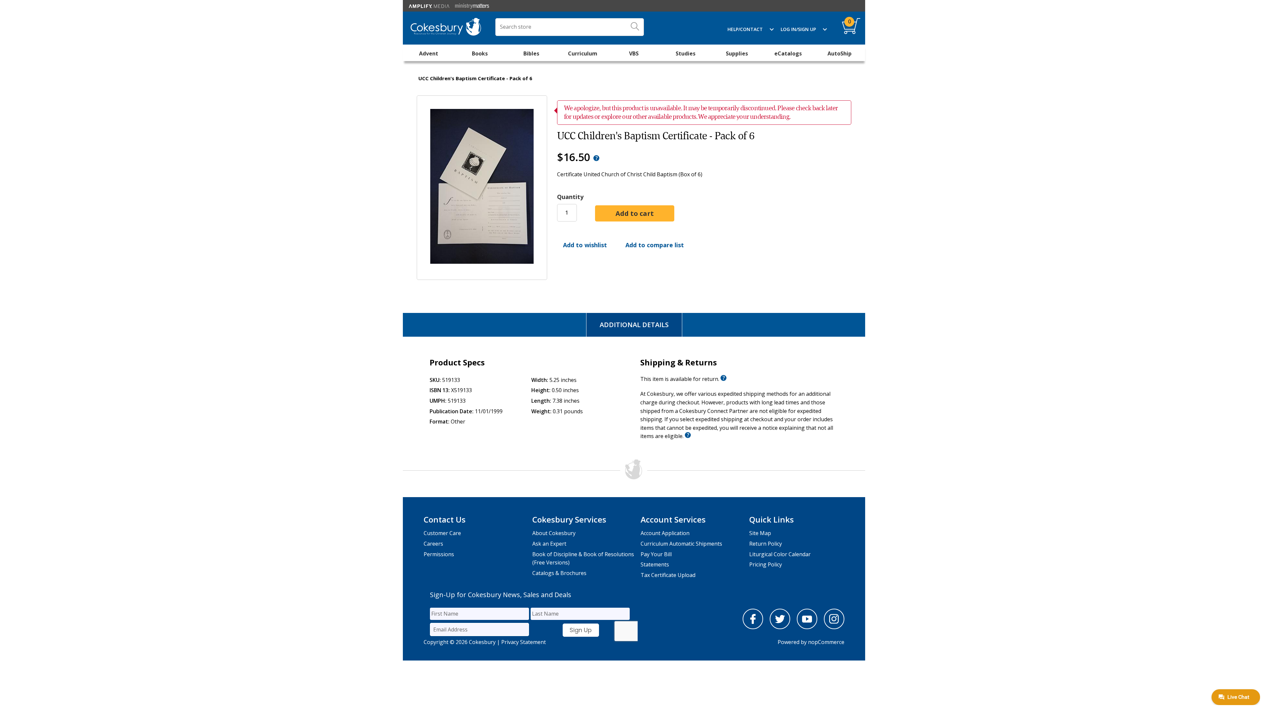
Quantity (570, 197)
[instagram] (834, 627)
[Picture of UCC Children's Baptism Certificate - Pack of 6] (482, 275)
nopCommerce (826, 642)
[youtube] (807, 627)
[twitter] (780, 627)
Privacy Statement (523, 642)
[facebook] (753, 627)
